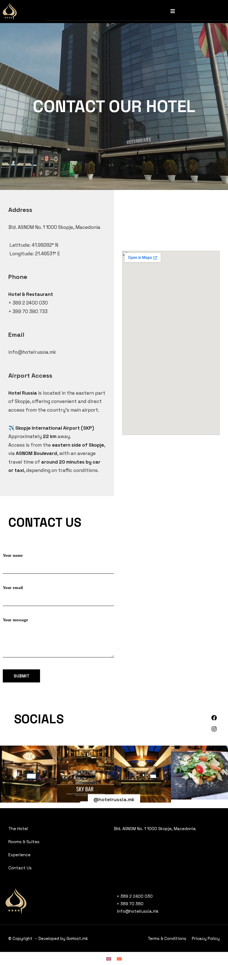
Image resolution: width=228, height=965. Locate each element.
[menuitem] (108, 958)
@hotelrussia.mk (114, 799)
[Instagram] (214, 728)
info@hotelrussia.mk (32, 352)
